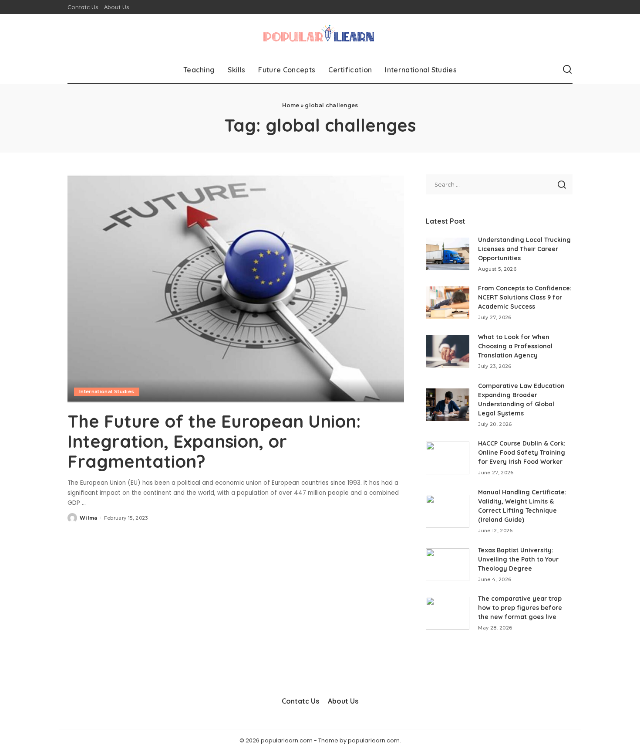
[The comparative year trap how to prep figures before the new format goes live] (447, 613)
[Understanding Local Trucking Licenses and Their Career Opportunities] (447, 254)
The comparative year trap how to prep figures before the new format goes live (520, 608)
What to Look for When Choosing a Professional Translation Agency (515, 346)
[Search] (567, 70)
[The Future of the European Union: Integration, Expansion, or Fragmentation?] (235, 288)
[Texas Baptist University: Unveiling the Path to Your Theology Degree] (447, 564)
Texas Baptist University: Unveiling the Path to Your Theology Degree (518, 559)
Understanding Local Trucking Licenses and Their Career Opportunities (524, 249)
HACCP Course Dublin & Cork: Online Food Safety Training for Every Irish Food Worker (522, 452)
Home (291, 105)
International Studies (106, 391)
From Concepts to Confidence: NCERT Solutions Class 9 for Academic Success (525, 297)
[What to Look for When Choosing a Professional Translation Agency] (447, 351)
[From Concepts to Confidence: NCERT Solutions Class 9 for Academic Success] (447, 302)
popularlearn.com (374, 740)
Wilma (89, 518)
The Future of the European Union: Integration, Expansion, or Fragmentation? (214, 441)
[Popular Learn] (320, 35)
